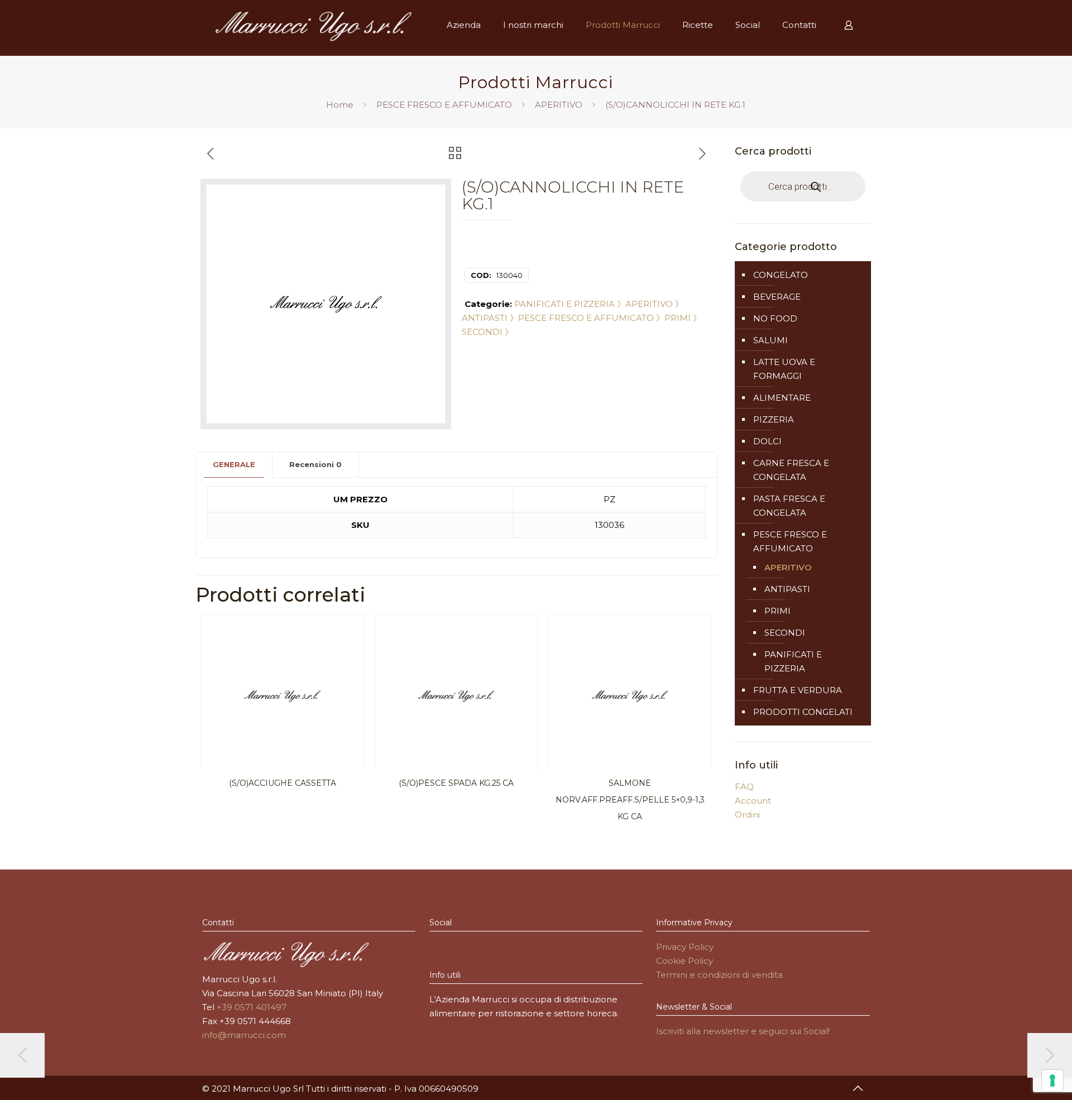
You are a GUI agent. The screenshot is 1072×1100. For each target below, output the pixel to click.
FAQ (744, 786)
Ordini (747, 814)
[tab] (234, 464)
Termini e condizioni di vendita (719, 974)
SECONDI (784, 632)
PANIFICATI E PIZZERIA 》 (569, 304)
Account (753, 800)
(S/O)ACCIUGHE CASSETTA (282, 783)
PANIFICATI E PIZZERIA (793, 661)
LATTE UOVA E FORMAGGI (784, 369)
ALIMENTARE (782, 397)
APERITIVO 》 (654, 304)
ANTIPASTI (787, 589)
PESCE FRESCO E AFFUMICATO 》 (591, 318)
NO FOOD (775, 318)
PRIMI (777, 611)
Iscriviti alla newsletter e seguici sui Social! (743, 1031)
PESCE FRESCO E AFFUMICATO (444, 104)
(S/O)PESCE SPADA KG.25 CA (456, 783)
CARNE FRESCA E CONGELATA (791, 470)
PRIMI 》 (682, 318)
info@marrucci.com (244, 1035)
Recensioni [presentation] (315, 464)
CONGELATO (780, 275)
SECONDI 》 (487, 331)
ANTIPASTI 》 (490, 318)
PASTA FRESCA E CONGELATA (789, 505)
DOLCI (767, 441)
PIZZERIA (773, 419)
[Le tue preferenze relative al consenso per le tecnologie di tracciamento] (1052, 1080)
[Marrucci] (313, 25)
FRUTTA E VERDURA (797, 690)
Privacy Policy (685, 947)
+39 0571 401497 (251, 1007)
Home (339, 104)
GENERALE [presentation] (234, 464)
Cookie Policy (684, 960)
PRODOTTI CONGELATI (803, 712)
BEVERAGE (777, 296)
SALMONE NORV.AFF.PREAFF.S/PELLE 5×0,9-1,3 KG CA (630, 800)
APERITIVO (558, 104)
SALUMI (770, 340)
